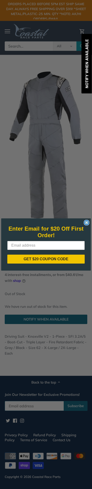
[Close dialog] (86, 222)
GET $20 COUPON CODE (46, 259)
